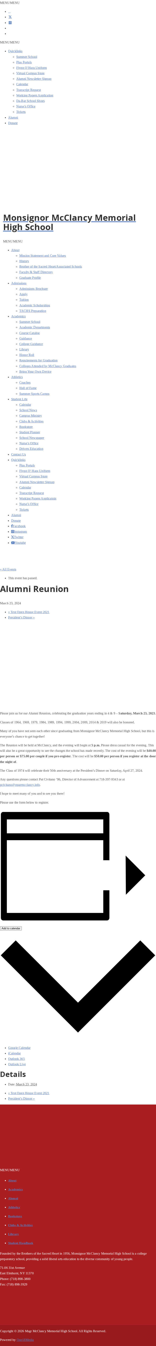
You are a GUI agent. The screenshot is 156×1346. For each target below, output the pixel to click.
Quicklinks (15, 51)
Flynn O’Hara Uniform (31, 67)
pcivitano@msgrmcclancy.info (20, 785)
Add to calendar (11, 928)
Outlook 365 (16, 1058)
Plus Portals (24, 62)
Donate (13, 123)
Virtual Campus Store (30, 73)
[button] (10, 2)
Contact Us (18, 454)
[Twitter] (10, 16)
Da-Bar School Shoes (30, 101)
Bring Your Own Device (35, 371)
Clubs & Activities (31, 421)
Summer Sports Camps (34, 393)
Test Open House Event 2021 (29, 612)
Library (24, 349)
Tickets (21, 112)
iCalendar (14, 1053)
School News (28, 410)
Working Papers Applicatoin (37, 498)
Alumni (13, 117)
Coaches (24, 382)
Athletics (17, 377)
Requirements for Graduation (38, 360)
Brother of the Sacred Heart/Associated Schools (50, 266)
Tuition (24, 299)
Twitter (14, 537)
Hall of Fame (28, 388)
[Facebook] (9, 11)
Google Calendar (19, 1048)
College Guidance (31, 344)
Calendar (22, 84)
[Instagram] (10, 22)
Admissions (19, 283)
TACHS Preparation (32, 311)
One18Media (25, 1340)
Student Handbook (20, 1243)
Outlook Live (17, 1064)
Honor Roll (26, 355)
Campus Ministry (30, 415)
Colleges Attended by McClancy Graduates (47, 366)
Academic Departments (34, 327)
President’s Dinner (21, 617)
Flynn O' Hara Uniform (34, 471)
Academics (18, 316)
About (15, 250)
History (24, 261)
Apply (23, 294)
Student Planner (29, 432)
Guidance (25, 338)
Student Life (19, 399)
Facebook (14, 526)
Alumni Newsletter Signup (33, 78)
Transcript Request (28, 90)
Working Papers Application (34, 95)
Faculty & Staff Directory (36, 272)
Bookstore (26, 426)
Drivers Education (31, 448)
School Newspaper (31, 437)
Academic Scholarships (34, 305)
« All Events (8, 569)
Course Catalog (29, 333)
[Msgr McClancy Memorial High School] (43, 210)
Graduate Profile (30, 277)
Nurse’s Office (25, 106)
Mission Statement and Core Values (42, 255)
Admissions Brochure (33, 288)
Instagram (14, 531)
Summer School (26, 56)
